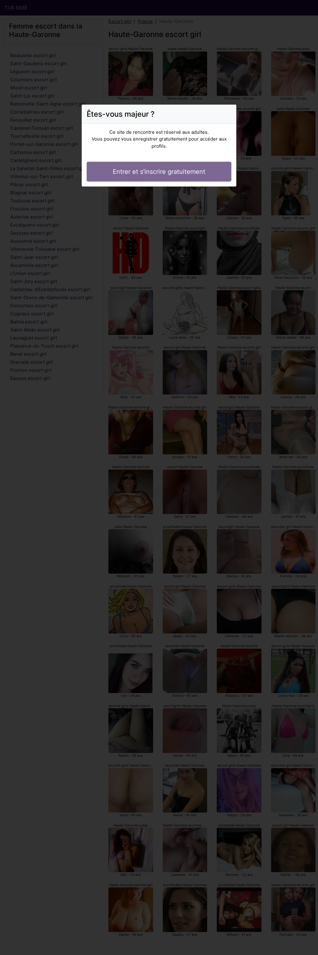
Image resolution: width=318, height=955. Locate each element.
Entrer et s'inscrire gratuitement (159, 171)
